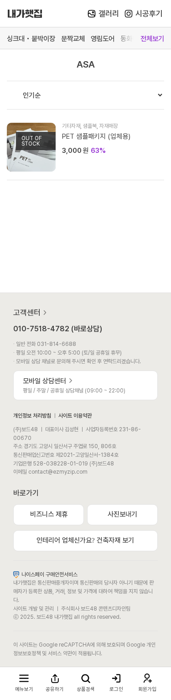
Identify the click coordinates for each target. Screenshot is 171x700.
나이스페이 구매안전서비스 (49, 574)
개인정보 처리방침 (32, 415)
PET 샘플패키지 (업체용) (96, 136)
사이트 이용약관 (75, 415)
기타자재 (71, 125)
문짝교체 (73, 38)
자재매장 (108, 125)
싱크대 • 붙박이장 (31, 38)
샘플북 (90, 125)
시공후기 (149, 13)
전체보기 (152, 38)
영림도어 (102, 38)
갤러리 (108, 13)
